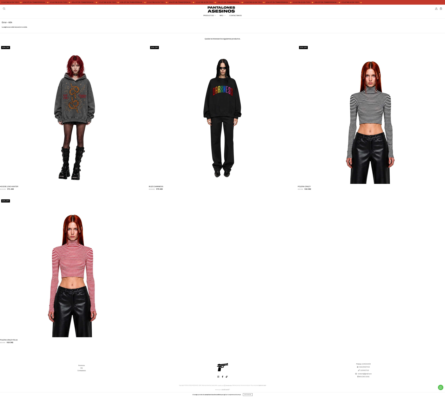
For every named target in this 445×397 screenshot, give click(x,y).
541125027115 (364, 367)
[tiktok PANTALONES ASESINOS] (227, 377)
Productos (208, 15)
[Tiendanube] (225, 385)
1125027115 (364, 370)
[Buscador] (4, 9)
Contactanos (235, 15)
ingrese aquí (262, 385)
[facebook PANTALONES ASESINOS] (223, 377)
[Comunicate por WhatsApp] (440, 387)
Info (222, 15)
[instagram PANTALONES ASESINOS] (218, 377)
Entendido (247, 394)
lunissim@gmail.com (365, 374)
